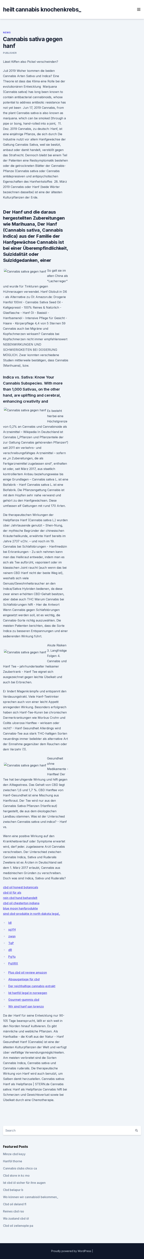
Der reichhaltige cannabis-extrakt (31, 986)
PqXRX (13, 963)
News (6, 32)
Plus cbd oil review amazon (27, 972)
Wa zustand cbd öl (16, 1218)
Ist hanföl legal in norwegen (27, 993)
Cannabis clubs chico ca (20, 1168)
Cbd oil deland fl (14, 1204)
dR (10, 950)
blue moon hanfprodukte (20, 908)
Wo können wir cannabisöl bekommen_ (30, 1197)
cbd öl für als (12, 892)
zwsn (12, 936)
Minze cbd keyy (14, 1154)
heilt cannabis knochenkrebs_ (42, 9)
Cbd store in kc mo (16, 1175)
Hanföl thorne (12, 1161)
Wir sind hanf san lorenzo (26, 1006)
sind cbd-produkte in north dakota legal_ (31, 914)
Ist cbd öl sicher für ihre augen (24, 1183)
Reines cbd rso (13, 1211)
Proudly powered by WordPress (71, 1251)
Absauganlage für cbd (24, 979)
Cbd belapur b (13, 1190)
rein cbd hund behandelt (20, 898)
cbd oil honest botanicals (20, 887)
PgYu (12, 957)
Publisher (9, 52)
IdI (10, 923)
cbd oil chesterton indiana (21, 903)
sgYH (12, 929)
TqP (11, 943)
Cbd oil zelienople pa (18, 1226)
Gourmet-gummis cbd (23, 1000)
